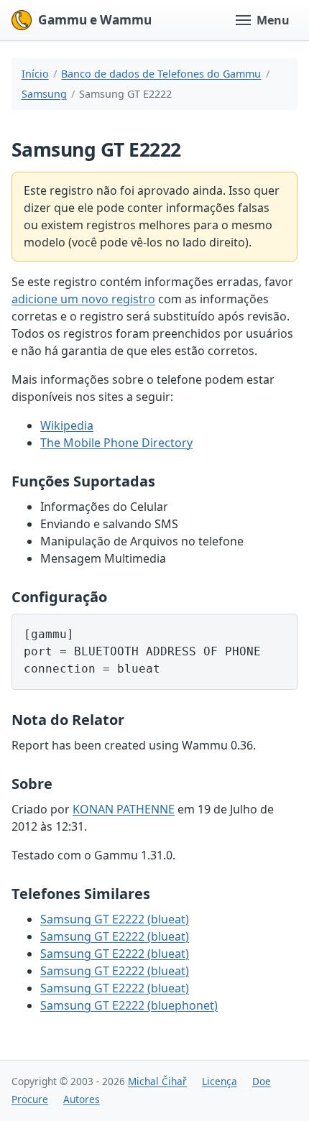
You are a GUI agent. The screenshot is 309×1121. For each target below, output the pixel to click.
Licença (219, 1081)
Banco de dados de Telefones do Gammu (161, 73)
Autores (81, 1099)
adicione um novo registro (83, 299)
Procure (29, 1099)
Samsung (44, 94)
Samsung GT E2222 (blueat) (114, 919)
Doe (261, 1081)
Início (35, 73)
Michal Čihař (157, 1081)
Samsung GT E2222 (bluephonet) (129, 1005)
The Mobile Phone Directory (116, 443)
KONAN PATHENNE (124, 809)
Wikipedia (66, 425)
